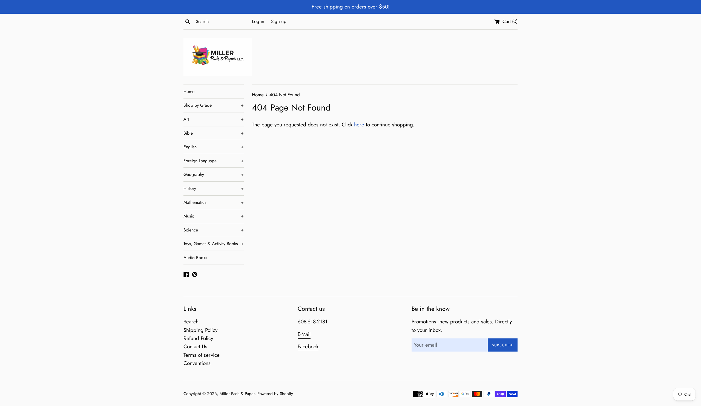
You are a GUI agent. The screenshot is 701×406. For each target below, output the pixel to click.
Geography (213, 174)
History (213, 188)
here (359, 124)
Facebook (308, 346)
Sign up (278, 21)
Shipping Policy (200, 330)
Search (191, 321)
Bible (213, 133)
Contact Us (195, 346)
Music (213, 216)
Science (213, 230)
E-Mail (304, 334)
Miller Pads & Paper (237, 394)
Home (188, 91)
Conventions (197, 363)
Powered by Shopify (275, 394)
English (213, 147)
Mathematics (213, 202)
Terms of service (201, 355)
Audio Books (195, 257)
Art (213, 119)
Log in (258, 21)
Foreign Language (213, 161)
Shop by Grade (213, 105)
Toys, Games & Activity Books (213, 243)
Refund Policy (198, 338)
